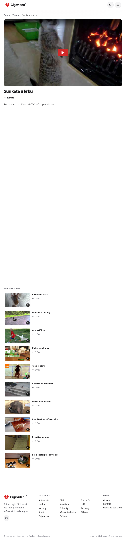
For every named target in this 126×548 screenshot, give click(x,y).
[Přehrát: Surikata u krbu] (63, 52)
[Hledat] (110, 5)
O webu (107, 500)
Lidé (83, 504)
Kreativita (64, 504)
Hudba (42, 504)
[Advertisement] (63, 132)
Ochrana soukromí (112, 507)
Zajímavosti (44, 516)
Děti (62, 500)
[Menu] (118, 5)
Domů (7, 15)
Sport (41, 512)
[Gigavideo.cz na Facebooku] (6, 518)
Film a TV (85, 500)
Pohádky (64, 508)
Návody (42, 508)
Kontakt (107, 503)
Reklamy (85, 508)
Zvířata (16, 15)
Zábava (84, 512)
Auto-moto (44, 500)
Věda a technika (68, 512)
